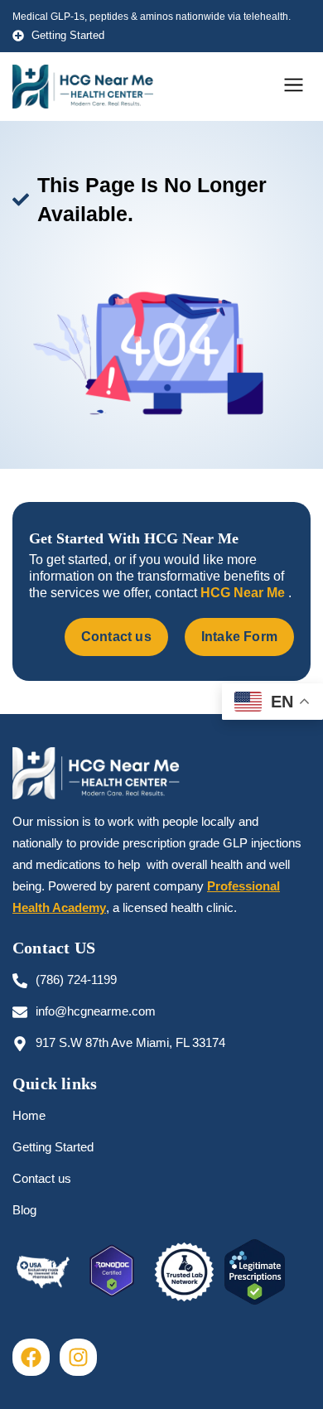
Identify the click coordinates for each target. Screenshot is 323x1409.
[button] (294, 86)
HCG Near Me (244, 593)
